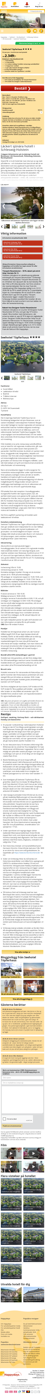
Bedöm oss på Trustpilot (31, 1347)
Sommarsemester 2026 (31, 1330)
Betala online (5, 1332)
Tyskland (12, 37)
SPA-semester (28, 1334)
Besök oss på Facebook (31, 1349)
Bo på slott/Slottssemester (32, 1324)
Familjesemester (29, 1338)
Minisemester (28, 1326)
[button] (3, 205)
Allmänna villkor (22, 1381)
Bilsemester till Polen (8, 1362)
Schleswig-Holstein (32, 37)
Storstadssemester (29, 1336)
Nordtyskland (21, 37)
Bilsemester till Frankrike (9, 1354)
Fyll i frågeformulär (29, 1358)
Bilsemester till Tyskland (9, 1356)
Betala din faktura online (31, 1354)
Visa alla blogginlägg (22, 999)
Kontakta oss (5, 1336)
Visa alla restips (22, 952)
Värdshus (26, 1328)
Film (2, 1330)
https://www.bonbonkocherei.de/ (27, 853)
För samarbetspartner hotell (10, 1328)
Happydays (4, 37)
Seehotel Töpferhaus (20, 39)
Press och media (6, 1334)
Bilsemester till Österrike (9, 1352)
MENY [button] (4, 11)
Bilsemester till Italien (8, 1350)
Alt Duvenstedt (7, 39)
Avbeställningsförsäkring (31, 1360)
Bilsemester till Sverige (8, 1358)
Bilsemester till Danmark (9, 1360)
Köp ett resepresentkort (31, 1351)
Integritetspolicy (22, 1379)
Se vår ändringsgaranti (30, 1356)
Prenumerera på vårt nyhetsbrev (30, 1363)
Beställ (22, 88)
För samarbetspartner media (10, 1326)
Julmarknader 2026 (29, 1332)
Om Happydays (6, 1324)
